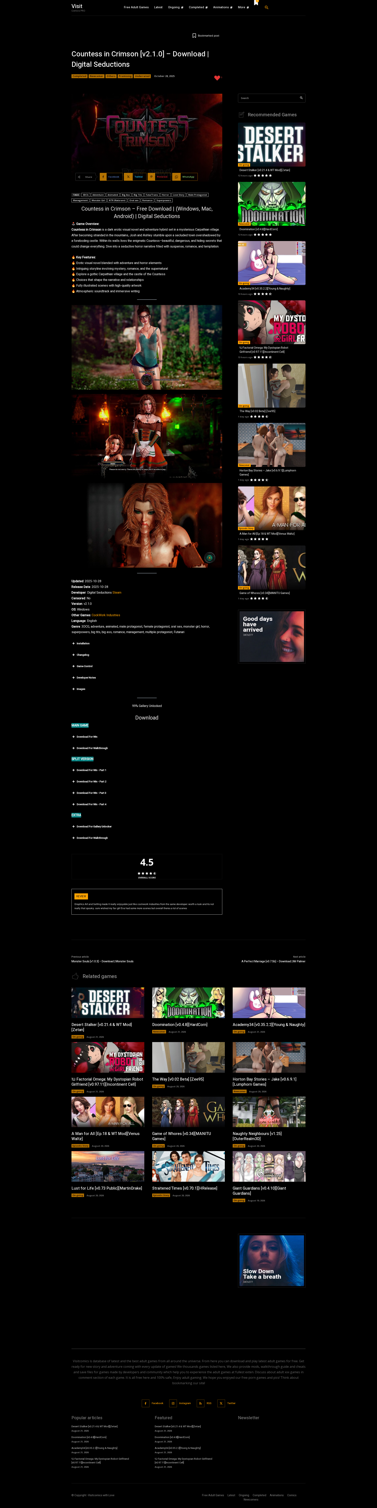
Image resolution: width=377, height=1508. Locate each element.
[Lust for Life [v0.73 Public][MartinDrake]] (107, 1166)
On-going (244, 164)
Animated (113, 194)
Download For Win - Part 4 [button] (91, 804)
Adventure (98, 194)
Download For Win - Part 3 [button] (91, 793)
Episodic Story (246, 528)
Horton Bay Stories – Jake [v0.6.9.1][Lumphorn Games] (264, 1081)
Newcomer (96, 76)
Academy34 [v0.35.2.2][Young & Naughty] (265, 289)
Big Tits (138, 194)
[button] (284, 7)
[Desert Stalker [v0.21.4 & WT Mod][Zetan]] (272, 145)
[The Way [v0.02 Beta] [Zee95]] (272, 386)
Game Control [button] (84, 666)
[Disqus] (146, 1283)
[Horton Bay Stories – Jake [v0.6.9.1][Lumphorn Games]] (272, 445)
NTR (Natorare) (117, 200)
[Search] (301, 98)
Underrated (142, 76)
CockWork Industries (106, 615)
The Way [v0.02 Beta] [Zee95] (257, 411)
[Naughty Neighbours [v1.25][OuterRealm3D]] (269, 1112)
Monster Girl (98, 200)
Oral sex (133, 200)
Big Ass (126, 194)
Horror (165, 194)
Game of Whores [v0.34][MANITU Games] (265, 593)
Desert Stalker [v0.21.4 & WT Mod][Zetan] (265, 170)
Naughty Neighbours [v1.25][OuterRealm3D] (257, 1136)
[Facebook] (145, 1403)
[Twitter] (221, 1403)
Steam (117, 592)
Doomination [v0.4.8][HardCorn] (259, 229)
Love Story (178, 194)
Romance (147, 200)
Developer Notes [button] (86, 677)
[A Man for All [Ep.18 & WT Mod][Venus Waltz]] (272, 508)
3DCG (86, 194)
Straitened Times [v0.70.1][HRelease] (184, 1188)
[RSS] (200, 1403)
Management (80, 200)
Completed (79, 76)
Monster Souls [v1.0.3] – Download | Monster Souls (102, 961)
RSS (209, 1403)
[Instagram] (173, 1403)
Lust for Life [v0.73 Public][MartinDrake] (106, 1188)
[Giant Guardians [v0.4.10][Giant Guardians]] (269, 1166)
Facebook (157, 1403)
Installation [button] (83, 643)
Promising (125, 76)
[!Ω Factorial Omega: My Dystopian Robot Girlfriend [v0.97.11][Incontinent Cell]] (272, 322)
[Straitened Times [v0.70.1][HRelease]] (188, 1166)
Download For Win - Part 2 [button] (91, 781)
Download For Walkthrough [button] (92, 748)
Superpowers (163, 200)
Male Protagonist (197, 194)
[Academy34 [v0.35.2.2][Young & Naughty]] (272, 263)
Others (111, 76)
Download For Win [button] (87, 737)
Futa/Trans (152, 194)
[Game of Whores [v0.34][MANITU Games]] (272, 567)
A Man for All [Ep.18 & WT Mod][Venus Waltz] (267, 534)
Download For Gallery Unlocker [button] (94, 826)
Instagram (185, 1403)
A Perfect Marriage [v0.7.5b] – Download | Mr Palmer (274, 961)
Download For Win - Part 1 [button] (91, 770)
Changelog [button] (83, 655)
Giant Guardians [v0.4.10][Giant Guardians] (259, 1190)
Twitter (231, 1403)
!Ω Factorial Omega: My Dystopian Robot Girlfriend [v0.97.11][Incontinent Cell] (264, 350)
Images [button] (81, 689)
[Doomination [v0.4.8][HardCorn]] (272, 204)
